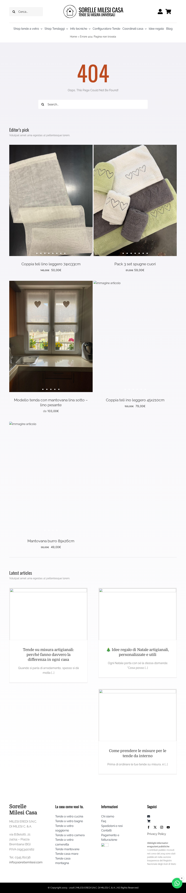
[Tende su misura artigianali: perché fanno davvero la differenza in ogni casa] (48, 614)
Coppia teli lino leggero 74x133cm (50, 264)
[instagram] (161, 827)
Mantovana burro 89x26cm (50, 541)
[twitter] (155, 827)
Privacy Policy (156, 834)
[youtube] (168, 827)
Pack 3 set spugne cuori (135, 264)
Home (73, 36)
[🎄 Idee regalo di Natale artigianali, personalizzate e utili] (137, 614)
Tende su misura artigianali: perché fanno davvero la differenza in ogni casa (48, 655)
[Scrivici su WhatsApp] (177, 883)
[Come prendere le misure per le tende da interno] (137, 715)
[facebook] (148, 827)
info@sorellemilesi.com (26, 862)
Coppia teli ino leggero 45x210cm (135, 400)
